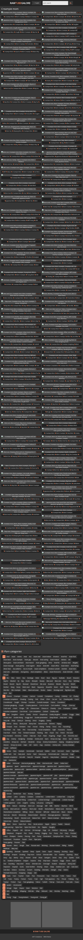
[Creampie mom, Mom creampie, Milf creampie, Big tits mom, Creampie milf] (62, 553)
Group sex (15, 742)
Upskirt (9, 885)
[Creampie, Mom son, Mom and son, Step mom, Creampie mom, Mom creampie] (62, 466)
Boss (65, 681)
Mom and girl (76, 100)
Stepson (55, 861)
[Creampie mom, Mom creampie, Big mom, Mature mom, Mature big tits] (62, 635)
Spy (10, 858)
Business (51, 684)
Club (36, 699)
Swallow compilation (14, 861)
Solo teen (75, 867)
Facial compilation (44, 730)
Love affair (75, 336)
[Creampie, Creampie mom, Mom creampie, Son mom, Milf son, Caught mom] (62, 445)
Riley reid (14, 848)
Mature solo (55, 812)
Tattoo (38, 882)
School (38, 855)
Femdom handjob (29, 733)
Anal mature (66, 624)
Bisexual (25, 684)
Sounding (11, 864)
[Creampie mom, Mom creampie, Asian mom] (21, 183)
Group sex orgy (56, 739)
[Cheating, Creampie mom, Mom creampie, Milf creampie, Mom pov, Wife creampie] (62, 273)
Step (16, 65)
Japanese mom (8, 24)
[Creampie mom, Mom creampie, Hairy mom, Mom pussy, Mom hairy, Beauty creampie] (62, 168)
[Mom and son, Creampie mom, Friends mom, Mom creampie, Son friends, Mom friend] (62, 474)
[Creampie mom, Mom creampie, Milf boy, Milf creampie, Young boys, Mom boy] (62, 317)
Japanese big (8, 791)
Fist (60, 727)
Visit (41, 888)
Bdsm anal (25, 687)
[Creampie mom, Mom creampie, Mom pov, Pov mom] (21, 642)
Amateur (56, 657)
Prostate (73, 833)
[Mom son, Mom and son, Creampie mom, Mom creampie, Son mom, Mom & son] (21, 408)
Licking (32, 803)
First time (69, 108)
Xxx (8, 894)
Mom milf (32, 242)
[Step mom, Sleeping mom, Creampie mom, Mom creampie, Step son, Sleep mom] (21, 532)
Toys (19, 882)
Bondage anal (58, 690)
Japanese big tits (35, 775)
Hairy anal (21, 754)
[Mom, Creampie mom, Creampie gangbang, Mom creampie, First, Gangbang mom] (62, 341)
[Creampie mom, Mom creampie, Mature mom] (62, 423)
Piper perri (37, 839)
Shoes (28, 864)
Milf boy (71, 321)
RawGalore (20, 3)
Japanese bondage (71, 788)
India (38, 763)
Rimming (44, 845)
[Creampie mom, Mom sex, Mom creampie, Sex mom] (62, 239)
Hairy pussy (42, 754)
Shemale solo (36, 864)
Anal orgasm (30, 666)
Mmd (71, 806)
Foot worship (32, 730)
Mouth (16, 818)
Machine (64, 806)
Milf (4, 172)
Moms (57, 65)
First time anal (72, 736)
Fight (54, 730)
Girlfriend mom (72, 73)
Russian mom (49, 352)
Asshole (64, 669)
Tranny (16, 879)
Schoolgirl (46, 864)
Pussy (56, 833)
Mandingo (22, 806)
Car (60, 699)
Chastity (53, 708)
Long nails (70, 797)
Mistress (24, 809)
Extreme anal (42, 724)
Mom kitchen (71, 373)
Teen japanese (50, 879)
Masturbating (8, 818)
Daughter (15, 714)
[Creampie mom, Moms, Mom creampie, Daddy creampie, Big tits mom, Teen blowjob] (21, 524)
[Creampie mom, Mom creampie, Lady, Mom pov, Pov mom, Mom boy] (62, 377)
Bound (12, 684)
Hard (34, 754)
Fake (18, 730)
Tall (5, 879)
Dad (8, 714)
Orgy (44, 830)
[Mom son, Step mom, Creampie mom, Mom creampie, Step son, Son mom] (21, 482)
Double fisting (18, 717)
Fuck (39, 736)
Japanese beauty (9, 778)
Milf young (30, 220)
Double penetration (41, 717)
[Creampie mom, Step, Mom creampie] (62, 140)
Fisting (42, 727)
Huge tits (45, 757)
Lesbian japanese (9, 803)
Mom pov (76, 17)
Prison (68, 836)
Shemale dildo (47, 855)
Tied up (51, 882)
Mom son (9, 131)
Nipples (44, 827)
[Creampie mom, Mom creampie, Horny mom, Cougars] (21, 111)
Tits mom (76, 185)
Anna (50, 663)
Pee (50, 833)
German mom (71, 236)
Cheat (42, 699)
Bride (37, 678)
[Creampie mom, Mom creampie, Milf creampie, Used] (62, 34)
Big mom (69, 483)
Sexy (65, 858)
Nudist (60, 824)
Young (9, 897)
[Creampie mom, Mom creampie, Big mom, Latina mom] (62, 481)
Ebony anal (23, 724)
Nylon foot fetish (30, 827)
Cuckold (40, 696)
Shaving (39, 867)
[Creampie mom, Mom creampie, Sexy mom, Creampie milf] (21, 377)
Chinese (9, 696)
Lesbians (30, 797)
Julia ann (20, 772)
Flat (64, 736)
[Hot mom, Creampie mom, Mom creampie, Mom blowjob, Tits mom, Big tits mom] (21, 281)
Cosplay (25, 696)
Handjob (21, 751)
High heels (75, 751)
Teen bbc (70, 305)
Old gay (71, 830)
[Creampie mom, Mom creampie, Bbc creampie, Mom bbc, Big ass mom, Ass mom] (62, 584)
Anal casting (44, 660)
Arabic (77, 672)
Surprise (17, 51)
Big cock (66, 684)
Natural (67, 824)
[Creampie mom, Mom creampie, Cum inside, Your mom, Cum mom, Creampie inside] (62, 495)
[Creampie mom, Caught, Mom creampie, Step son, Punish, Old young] (21, 29)
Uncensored (17, 885)
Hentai (9, 751)
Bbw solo (58, 681)
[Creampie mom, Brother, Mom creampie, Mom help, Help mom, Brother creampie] (21, 317)
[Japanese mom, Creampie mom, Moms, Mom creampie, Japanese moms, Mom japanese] (62, 488)
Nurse (15, 824)
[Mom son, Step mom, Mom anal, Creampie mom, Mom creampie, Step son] (21, 623)
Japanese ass (56, 784)
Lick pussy (40, 803)
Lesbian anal (56, 800)
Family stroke (76, 65)
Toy (77, 879)
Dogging (41, 721)
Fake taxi (33, 736)
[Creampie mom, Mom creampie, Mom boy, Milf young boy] (21, 355)
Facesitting (66, 727)
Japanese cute (58, 788)
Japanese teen (73, 769)
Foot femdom (8, 736)
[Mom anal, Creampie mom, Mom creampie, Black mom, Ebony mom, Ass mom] (62, 203)
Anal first (64, 657)
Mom (5, 123)
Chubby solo (54, 711)
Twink (8, 876)
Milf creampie (71, 36)
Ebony (15, 724)
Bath (61, 687)
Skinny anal (71, 864)
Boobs (43, 690)
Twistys (6, 882)
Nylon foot (22, 824)
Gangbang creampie (72, 742)
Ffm (24, 730)
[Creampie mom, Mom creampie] (21, 175)
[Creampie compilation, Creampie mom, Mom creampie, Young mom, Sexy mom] (62, 362)
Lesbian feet (61, 797)
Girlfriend (13, 748)
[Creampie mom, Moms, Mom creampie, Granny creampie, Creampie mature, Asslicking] (62, 190)
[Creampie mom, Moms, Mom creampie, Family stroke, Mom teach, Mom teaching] (62, 62)
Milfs (77, 228)
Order (71, 358)
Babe (24, 690)
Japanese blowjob (58, 781)
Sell (35, 873)
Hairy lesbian (55, 757)
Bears (56, 687)
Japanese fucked (20, 781)
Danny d (20, 721)
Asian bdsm (65, 666)
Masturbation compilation (12, 812)
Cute (59, 708)
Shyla (76, 358)
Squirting (69, 855)
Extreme (52, 724)
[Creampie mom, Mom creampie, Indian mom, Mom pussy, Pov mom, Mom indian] (21, 333)
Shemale (17, 851)
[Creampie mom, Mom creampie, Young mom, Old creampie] (21, 272)
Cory (24, 193)
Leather (6, 800)
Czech (77, 699)
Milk (51, 806)
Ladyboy (22, 797)
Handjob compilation (10, 757)
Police (5, 836)
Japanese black (8, 781)
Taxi (48, 876)
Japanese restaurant (62, 156)
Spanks (71, 858)
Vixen (28, 888)
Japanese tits (24, 788)
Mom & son (76, 249)
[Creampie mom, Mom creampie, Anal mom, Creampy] (62, 547)
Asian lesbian (47, 657)
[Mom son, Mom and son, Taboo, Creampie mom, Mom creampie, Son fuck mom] (62, 310)
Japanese (10, 766)
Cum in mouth (44, 705)
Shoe (76, 855)
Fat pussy (69, 44)
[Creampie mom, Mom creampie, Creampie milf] (62, 28)
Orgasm (15, 830)
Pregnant (19, 833)
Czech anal (7, 708)
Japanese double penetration (40, 784)
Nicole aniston (38, 824)
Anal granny (25, 672)
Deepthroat (43, 714)
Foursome (61, 730)
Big (22, 681)
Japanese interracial (72, 781)
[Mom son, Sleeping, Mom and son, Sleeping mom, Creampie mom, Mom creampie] (21, 453)
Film (46, 733)
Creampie (48, 404)
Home (29, 754)
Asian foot (72, 657)
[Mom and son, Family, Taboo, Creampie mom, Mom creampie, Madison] (21, 161)
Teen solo (69, 882)
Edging (59, 724)
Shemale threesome (10, 873)
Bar (10, 693)
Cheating (49, 276)
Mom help (35, 321)
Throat (64, 879)
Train (36, 879)
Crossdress (61, 702)
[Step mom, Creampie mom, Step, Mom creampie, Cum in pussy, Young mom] (21, 302)
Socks (22, 867)
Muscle (14, 815)
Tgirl (41, 879)
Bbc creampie (30, 365)
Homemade (30, 751)
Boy (16, 144)
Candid (74, 708)
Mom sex (30, 201)
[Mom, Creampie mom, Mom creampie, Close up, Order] (21, 465)
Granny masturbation (50, 742)
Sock (77, 858)
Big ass (54, 678)
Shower (28, 858)
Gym (70, 739)
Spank (38, 851)
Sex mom (76, 242)
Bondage (30, 678)
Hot (15, 754)
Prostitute (17, 839)
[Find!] (70, 3)
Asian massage (8, 666)
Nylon (8, 824)
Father (25, 736)
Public (31, 833)
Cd (70, 696)
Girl (30, 745)
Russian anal (35, 845)
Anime (19, 657)
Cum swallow (55, 705)
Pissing (37, 833)
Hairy (14, 751)
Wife (8, 891)
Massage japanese (54, 815)
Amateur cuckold (53, 669)
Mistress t (66, 815)
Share (46, 867)
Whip (37, 891)
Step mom (7, 102)
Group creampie (31, 638)
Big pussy (40, 687)
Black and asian (33, 690)
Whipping (23, 891)
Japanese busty (46, 788)
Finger (59, 736)
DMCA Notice (47, 937)
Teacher (21, 876)
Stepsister (7, 867)
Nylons (53, 824)
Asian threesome (55, 672)
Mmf (43, 818)
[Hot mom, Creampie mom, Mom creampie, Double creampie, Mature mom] (62, 393)
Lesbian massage (68, 800)
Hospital (37, 757)
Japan (16, 766)
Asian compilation (40, 669)
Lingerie (25, 803)
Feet (29, 727)
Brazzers (76, 678)
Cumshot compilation (11, 711)
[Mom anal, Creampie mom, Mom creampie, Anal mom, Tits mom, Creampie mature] (21, 511)
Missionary (22, 815)
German (23, 742)
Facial (52, 733)
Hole (5, 760)
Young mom (30, 275)
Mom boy (28, 358)
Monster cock (25, 818)
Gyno (46, 739)
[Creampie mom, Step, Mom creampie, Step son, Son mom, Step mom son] (21, 62)
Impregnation (33, 580)
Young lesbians (23, 897)
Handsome (12, 760)
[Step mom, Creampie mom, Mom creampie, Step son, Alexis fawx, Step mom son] (62, 176)
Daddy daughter (55, 714)
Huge (72, 754)
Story (5, 858)
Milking (25, 812)
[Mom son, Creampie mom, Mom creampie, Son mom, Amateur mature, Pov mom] (21, 211)
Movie (31, 812)
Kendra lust (17, 794)
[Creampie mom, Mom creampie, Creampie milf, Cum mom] (62, 266)
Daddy (28, 714)
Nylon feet (18, 827)
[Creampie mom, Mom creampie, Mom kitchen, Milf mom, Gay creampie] (62, 370)
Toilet (28, 876)
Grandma (7, 742)
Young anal (34, 897)
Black (33, 687)
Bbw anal (34, 588)
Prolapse (12, 836)
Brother (17, 321)
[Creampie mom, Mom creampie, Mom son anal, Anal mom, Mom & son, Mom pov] (62, 133)
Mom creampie (20, 17)
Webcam (44, 891)
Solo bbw (7, 870)
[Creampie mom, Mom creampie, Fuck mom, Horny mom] (62, 84)
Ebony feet (32, 724)
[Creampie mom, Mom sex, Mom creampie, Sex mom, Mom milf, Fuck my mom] (21, 569)
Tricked (37, 543)
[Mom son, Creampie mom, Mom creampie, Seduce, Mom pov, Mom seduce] (21, 445)
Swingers (47, 858)
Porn (30, 839)
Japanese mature (64, 766)
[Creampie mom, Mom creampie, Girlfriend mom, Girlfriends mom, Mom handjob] (62, 69)
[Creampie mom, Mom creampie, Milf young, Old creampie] (21, 218)
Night (27, 594)
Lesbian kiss (39, 797)
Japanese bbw (8, 769)
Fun (57, 733)
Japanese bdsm (23, 775)
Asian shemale (68, 672)
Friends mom (67, 214)
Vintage (9, 888)
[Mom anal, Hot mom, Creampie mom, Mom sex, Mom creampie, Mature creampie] (62, 385)
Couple (21, 705)
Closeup (24, 702)
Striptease (62, 864)
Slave (71, 851)
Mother (56, 806)
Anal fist (56, 663)
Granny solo (57, 745)
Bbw (12, 678)
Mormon (43, 815)
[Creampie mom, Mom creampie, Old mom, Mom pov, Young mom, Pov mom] (62, 13)
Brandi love (76, 214)
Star (67, 57)
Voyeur (21, 888)
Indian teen (64, 763)
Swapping (22, 873)
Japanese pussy (68, 784)
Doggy (71, 714)
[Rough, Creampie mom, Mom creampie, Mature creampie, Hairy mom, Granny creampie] (62, 408)
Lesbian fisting (21, 800)
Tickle (62, 876)
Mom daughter (66, 818)
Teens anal (60, 882)
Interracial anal (47, 763)
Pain (33, 836)
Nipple (47, 824)
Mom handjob (30, 327)
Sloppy (30, 873)
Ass (30, 657)
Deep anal (63, 717)
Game (36, 745)
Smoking (22, 855)
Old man (27, 830)
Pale (23, 842)
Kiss (24, 794)
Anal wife (46, 666)
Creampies (66, 708)
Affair (69, 24)
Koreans (37, 794)
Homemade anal (53, 754)
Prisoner (17, 842)
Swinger (53, 870)
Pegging (44, 833)
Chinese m (44, 708)
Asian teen (72, 669)
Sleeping (14, 456)
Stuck (9, 172)
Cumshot (32, 702)
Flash (45, 736)
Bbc (8, 678)
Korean (9, 794)
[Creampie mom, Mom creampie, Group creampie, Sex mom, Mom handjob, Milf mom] (21, 635)
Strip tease (46, 861)
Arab (25, 657)
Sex (56, 855)
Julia (55, 775)
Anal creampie (24, 588)
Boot (43, 678)
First (19, 733)
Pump (39, 836)
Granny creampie (72, 290)
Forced (35, 727)
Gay (8, 739)
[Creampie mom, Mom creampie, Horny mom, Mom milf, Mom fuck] (62, 607)
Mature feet (36, 818)
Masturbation (49, 809)
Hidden (47, 751)
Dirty (70, 717)
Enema (9, 724)
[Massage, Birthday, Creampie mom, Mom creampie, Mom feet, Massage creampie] (62, 615)
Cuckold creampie (28, 265)
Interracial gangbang (28, 763)
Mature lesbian (33, 815)
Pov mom (76, 222)
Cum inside (74, 329)
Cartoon (32, 696)
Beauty (42, 681)
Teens (30, 879)
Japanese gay (33, 778)
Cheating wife (68, 699)
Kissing (30, 794)
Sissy (21, 858)
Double (64, 714)
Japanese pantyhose (59, 769)
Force (54, 727)
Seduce (35, 448)
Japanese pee (63, 778)
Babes (49, 690)
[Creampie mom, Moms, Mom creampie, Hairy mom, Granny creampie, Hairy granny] (62, 112)
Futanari (57, 100)
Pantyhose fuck (58, 836)
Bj (18, 681)
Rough (49, 412)
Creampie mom (9, 17)
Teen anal (55, 876)
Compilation (49, 696)
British (73, 684)
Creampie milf (73, 30)
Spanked (25, 851)
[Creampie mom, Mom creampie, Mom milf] (21, 239)
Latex (16, 797)
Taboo (22, 164)
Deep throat (54, 717)
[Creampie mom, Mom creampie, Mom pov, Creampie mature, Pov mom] (21, 385)
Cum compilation (35, 711)
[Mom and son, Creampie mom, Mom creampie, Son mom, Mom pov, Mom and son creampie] (62, 517)
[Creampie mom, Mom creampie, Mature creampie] (62, 127)
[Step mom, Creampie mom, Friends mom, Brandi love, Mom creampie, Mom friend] (62, 211)
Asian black (7, 660)
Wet (51, 891)
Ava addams (17, 669)
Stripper (25, 861)
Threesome (40, 876)
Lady (67, 381)
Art (69, 660)
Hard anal (39, 751)
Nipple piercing (8, 827)
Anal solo (7, 672)
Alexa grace (7, 663)
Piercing (27, 836)
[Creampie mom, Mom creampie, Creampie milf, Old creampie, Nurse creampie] (62, 592)
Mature (14, 806)
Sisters (66, 870)
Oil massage (36, 830)
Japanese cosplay (45, 769)
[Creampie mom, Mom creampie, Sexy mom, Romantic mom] (62, 280)
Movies (15, 821)
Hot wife (22, 757)
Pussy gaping (8, 842)
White (72, 891)
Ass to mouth (27, 669)
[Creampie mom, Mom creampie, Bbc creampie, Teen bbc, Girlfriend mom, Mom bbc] (21, 362)
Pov (61, 833)
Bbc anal (43, 684)
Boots (28, 681)
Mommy (52, 298)
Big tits (6, 681)
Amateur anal (66, 663)
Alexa (45, 672)
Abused (35, 660)
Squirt (50, 851)
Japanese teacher (45, 778)
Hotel (53, 751)
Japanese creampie (10, 775)
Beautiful (49, 687)
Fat (14, 730)
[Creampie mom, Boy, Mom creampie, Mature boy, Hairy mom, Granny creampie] (21, 141)
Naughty (52, 827)
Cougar (21, 708)
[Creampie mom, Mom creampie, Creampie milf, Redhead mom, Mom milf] (21, 437)
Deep (13, 721)
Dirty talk (6, 721)
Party (66, 833)
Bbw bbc (6, 690)
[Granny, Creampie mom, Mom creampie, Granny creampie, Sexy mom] (62, 77)
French (69, 730)
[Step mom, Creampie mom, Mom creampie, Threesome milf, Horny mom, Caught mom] (21, 401)
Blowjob (34, 681)
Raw (27, 845)
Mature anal (60, 809)
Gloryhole (31, 742)
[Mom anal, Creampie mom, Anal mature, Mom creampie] (62, 622)
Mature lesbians (25, 821)
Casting (30, 699)
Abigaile (75, 663)
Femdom (22, 727)
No (39, 827)
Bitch (5, 693)
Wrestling (15, 891)
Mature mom (73, 425)
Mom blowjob (74, 57)
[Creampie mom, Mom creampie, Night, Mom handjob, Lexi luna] (21, 591)
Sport (74, 861)
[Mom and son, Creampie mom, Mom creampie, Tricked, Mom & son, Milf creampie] (21, 540)
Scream (29, 870)
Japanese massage (39, 766)
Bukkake (62, 678)
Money (6, 809)
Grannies (47, 745)
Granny (48, 81)
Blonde (17, 352)
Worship (57, 891)
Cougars (36, 114)
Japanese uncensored (11, 788)
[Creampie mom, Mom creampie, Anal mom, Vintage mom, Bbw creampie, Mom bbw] (62, 91)
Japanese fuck (45, 781)
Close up (34, 468)
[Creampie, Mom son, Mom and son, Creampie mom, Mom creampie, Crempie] (62, 437)
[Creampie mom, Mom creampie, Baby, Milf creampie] (62, 47)
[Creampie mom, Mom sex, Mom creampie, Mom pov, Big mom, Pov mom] (21, 370)
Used (78, 36)
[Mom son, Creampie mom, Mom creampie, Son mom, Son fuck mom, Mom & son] (21, 153)
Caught (17, 32)
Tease (77, 882)
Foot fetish (7, 730)
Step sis (35, 102)
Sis (16, 580)
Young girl (43, 897)
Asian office (55, 666)
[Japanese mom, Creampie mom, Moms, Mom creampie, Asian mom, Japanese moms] (62, 161)
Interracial (16, 763)
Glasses (6, 745)
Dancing (27, 721)
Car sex (54, 699)
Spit (68, 867)
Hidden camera (34, 123)
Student (54, 864)
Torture (23, 879)
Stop (59, 870)
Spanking (9, 851)
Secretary (22, 870)
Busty (18, 687)
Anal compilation (36, 672)
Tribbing (70, 879)
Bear (48, 678)
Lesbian (9, 797)
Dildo (77, 714)
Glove (65, 739)
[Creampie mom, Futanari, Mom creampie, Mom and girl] (62, 98)
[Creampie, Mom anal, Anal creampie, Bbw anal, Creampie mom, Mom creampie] (21, 584)
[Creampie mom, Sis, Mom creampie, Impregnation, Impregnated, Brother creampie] (21, 577)
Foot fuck (7, 733)
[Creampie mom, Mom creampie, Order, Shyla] (62, 355)
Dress (35, 721)
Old (21, 830)
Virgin (15, 888)
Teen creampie (31, 81)
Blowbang (74, 687)
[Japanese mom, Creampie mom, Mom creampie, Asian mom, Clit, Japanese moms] (21, 21)
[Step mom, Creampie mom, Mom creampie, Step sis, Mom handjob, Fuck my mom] (21, 98)
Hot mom (8, 284)
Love (18, 803)
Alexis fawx (7, 669)
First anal (70, 733)
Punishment (7, 839)
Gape (25, 745)
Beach (69, 678)
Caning (57, 696)
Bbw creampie (70, 123)
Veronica (35, 888)
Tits (58, 879)
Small (34, 858)
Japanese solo (24, 784)
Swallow (61, 855)
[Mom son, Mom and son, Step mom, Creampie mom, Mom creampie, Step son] (21, 424)
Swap (52, 867)
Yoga (14, 897)
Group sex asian (16, 745)
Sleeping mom (17, 131)
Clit (27, 708)
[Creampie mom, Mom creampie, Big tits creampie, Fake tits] (62, 452)
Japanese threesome (10, 784)
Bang (12, 687)
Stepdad (15, 867)
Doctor (35, 714)
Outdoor (55, 830)
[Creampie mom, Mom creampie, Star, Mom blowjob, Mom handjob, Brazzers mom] (62, 54)
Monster (38, 812)
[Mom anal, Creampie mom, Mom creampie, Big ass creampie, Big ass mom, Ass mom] (21, 85)
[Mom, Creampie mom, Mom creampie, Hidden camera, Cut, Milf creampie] (21, 120)
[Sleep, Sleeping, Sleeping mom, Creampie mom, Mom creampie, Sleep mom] (62, 600)
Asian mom (32, 185)
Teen (14, 876)
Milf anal (46, 812)
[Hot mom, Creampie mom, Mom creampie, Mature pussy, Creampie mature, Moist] (62, 524)
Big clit (18, 684)
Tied (74, 876)
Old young (63, 830)
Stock (68, 861)
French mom (29, 313)
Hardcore (64, 757)
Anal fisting (74, 666)
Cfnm (48, 699)
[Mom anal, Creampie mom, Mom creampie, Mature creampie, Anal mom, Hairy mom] (62, 540)
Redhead (6, 848)
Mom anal (8, 88)
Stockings (7, 855)
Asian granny (20, 666)
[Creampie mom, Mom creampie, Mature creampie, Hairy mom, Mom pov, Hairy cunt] (21, 13)
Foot (15, 727)
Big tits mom (71, 228)
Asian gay (28, 660)
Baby (68, 50)
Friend (62, 733)
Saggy (62, 861)
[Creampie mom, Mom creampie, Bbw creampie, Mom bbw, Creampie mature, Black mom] (62, 120)
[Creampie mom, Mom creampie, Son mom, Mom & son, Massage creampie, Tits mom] (21, 495)
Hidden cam (7, 754)
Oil (49, 830)
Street (54, 858)
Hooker (71, 757)
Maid (75, 809)
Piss (25, 833)
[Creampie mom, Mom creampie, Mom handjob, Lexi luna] (21, 324)
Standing (37, 870)
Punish (24, 839)
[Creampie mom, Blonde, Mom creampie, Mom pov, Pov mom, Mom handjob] (21, 348)
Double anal (7, 717)
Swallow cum (60, 867)
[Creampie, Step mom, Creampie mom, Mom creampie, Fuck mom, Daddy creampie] (62, 401)
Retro (16, 845)
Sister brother (30, 867)
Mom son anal (71, 137)
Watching (65, 891)
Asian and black (18, 663)
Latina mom (76, 483)
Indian (9, 763)
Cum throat (23, 711)
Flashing (40, 733)
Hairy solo (64, 754)
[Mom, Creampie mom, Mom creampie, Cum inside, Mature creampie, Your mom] (62, 325)
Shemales (45, 870)
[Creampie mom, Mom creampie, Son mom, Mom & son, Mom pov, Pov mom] (62, 246)
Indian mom (30, 336)
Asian (13, 657)
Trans (10, 879)
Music (63, 812)
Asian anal (58, 507)
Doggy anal (28, 717)
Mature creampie (32, 17)
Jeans (55, 778)
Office (9, 830)
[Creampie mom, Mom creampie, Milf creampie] (21, 614)
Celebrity (64, 696)
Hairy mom (75, 115)
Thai (33, 876)
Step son (34, 32)
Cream (15, 708)
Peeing (74, 836)
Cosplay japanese (31, 705)
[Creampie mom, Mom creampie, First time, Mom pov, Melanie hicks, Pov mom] (62, 104)
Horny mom (77, 86)
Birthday (54, 619)
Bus (24, 678)
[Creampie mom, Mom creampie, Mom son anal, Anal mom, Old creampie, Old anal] (21, 416)
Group (39, 742)
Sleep (46, 603)
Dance (22, 714)
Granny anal (39, 739)
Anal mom (70, 94)
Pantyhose (10, 833)
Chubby (75, 696)
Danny (49, 721)
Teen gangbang (28, 882)
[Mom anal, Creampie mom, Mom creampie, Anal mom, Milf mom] (62, 569)
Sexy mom (70, 282)
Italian (56, 763)
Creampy (77, 549)
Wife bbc (7, 265)
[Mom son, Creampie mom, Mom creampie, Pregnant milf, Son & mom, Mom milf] (21, 246)
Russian (9, 845)
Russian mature (70, 352)
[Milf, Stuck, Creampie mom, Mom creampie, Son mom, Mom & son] (21, 168)
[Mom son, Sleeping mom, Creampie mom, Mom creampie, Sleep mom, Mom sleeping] (21, 127)
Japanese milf (74, 156)
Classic (53, 702)
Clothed (45, 711)
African (6, 675)
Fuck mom (69, 86)
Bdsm (18, 678)
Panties (20, 836)
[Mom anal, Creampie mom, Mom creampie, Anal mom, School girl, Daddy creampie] (62, 532)
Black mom (77, 207)
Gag (41, 745)
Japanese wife (19, 769)
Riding (64, 845)
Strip (39, 861)
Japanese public (33, 781)
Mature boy (35, 51)
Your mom (77, 499)
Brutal (5, 684)
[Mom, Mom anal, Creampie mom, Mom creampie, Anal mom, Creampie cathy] (62, 577)
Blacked (12, 681)
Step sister (20, 864)
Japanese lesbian (31, 769)
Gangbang (21, 739)
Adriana (63, 660)
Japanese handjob (9, 772)
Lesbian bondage (44, 800)
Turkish (44, 882)
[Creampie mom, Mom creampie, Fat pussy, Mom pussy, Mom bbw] (62, 40)
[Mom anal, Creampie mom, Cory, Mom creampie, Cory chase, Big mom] (21, 190)
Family (16, 164)
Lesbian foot (32, 800)
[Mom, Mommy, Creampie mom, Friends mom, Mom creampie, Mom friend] (62, 294)
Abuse (39, 666)
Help (77, 757)
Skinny (16, 858)
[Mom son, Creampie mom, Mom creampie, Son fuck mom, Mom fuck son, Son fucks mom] (62, 416)
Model (40, 809)
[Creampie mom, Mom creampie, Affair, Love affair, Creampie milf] (62, 333)
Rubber (70, 845)
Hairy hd (30, 757)
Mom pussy (76, 44)
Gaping (61, 742)
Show (40, 858)
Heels (68, 751)
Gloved (6, 748)
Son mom (35, 156)
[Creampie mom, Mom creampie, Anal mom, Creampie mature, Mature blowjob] (21, 600)
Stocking (64, 851)
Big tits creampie (72, 454)
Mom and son (8, 164)
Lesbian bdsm (50, 797)
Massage (47, 619)
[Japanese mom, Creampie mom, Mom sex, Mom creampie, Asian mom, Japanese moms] (21, 197)
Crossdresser (8, 702)
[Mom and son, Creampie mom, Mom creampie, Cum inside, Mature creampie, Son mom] (62, 561)
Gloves (76, 739)
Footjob (9, 727)
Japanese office (22, 778)
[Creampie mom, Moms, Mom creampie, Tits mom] (62, 183)
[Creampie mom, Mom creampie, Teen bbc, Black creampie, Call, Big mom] (62, 302)
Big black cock (69, 690)
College (64, 705)
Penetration (30, 44)
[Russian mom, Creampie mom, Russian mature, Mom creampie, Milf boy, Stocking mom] (62, 348)
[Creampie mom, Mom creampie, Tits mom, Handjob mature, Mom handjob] (21, 254)
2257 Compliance (37, 937)
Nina (29, 824)
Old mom (69, 17)
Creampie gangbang (68, 344)
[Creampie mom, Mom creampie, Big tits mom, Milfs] (62, 225)
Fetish (14, 733)
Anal (8, 657)
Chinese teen (35, 708)
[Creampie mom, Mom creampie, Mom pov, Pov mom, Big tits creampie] (62, 219)
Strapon (14, 855)
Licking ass (49, 803)
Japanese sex (34, 788)
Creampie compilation (51, 365)
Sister (44, 851)
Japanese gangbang (65, 775)
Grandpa (30, 739)
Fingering (52, 736)
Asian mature (54, 660)
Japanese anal (51, 766)
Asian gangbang (41, 663)
